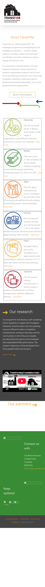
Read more (8, 354)
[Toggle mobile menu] (41, 5)
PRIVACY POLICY (27, 522)
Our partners (20, 403)
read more (8, 207)
